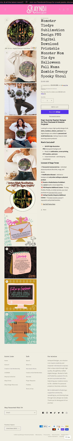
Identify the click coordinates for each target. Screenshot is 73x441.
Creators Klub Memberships (34, 372)
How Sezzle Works (31, 368)
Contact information (53, 436)
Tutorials (28, 376)
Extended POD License (55, 193)
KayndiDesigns (20, 434)
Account (6, 364)
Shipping (43, 88)
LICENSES (7, 372)
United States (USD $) (11, 428)
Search (28, 360)
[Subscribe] (34, 413)
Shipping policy (65, 434)
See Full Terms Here (49, 204)
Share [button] (44, 209)
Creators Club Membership (12, 368)
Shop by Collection (9, 376)
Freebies (28, 384)
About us (28, 364)
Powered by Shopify (29, 434)
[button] (5, 9)
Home (6, 360)
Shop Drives (7, 380)
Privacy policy (47, 434)
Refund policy (39, 434)
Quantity (43, 97)
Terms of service (55, 434)
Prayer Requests (30, 380)
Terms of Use (29, 388)
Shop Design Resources (11, 384)
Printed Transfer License (55, 198)
